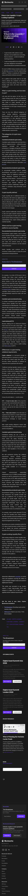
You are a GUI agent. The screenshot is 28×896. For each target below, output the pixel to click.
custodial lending (12, 621)
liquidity (21, 621)
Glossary (4, 893)
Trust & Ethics (5, 886)
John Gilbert (6, 26)
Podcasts (4, 856)
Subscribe (21, 816)
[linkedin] (6, 849)
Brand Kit (4, 878)
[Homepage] (7, 2)
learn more (17, 681)
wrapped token (7, 289)
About (3, 871)
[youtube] (3, 849)
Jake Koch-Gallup (8, 752)
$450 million (8, 346)
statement (10, 71)
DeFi (12, 12)
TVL (8, 627)
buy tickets (7, 681)
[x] (8, 849)
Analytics (4, 865)
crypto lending (17, 619)
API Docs (4, 884)
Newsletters (4, 858)
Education (18, 12)
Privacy (3, 888)
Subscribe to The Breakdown (12, 262)
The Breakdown (8, 638)
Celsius (9, 619)
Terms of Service (6, 891)
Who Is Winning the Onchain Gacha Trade (13, 738)
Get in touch (17, 835)
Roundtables (5, 863)
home (2, 12)
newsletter (18, 576)
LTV (8, 624)
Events (3, 860)
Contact (3, 876)
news (7, 12)
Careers (4, 873)
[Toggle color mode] (22, 2)
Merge (5, 329)
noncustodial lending (16, 624)
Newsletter (5, 259)
